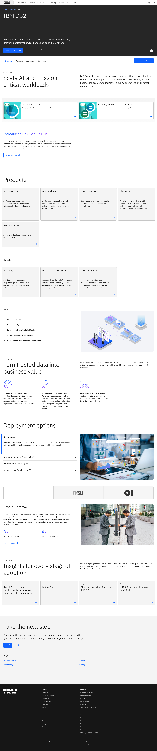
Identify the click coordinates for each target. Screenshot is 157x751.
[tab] (29, 492)
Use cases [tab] (30, 61)
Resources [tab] (42, 61)
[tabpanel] (78, 526)
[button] (149, 2)
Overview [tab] (8, 61)
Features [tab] (19, 61)
